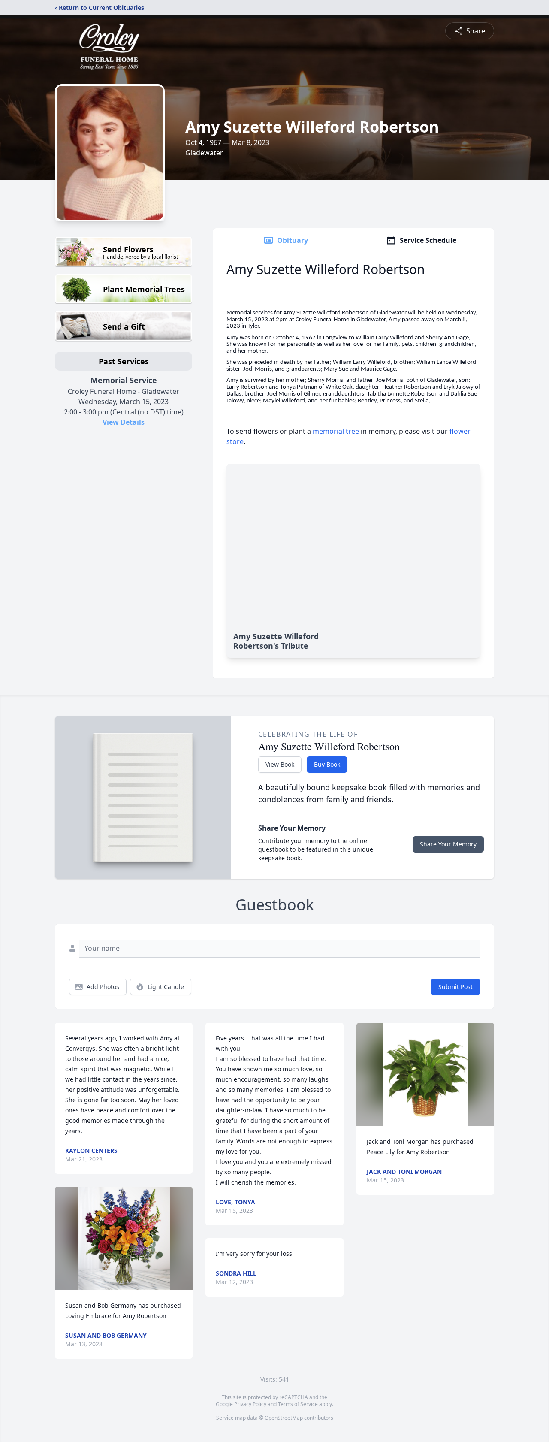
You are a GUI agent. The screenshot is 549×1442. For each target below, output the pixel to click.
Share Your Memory (448, 844)
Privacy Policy (250, 1404)
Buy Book (327, 764)
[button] (124, 1238)
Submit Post (455, 986)
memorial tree (336, 431)
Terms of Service (298, 1404)
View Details (124, 422)
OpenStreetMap (284, 1417)
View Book (279, 764)
